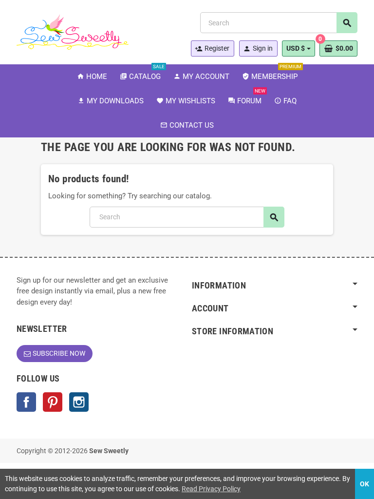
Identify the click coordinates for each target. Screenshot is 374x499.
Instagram (79, 402)
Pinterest (52, 402)
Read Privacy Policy (211, 489)
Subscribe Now (59, 353)
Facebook (26, 402)
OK (364, 484)
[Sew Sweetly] (73, 31)
